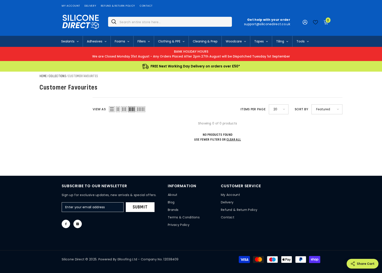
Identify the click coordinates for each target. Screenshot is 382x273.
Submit (140, 207)
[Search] (170, 22)
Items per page (253, 109)
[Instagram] (77, 224)
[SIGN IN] (305, 22)
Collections (57, 76)
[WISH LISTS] (315, 21)
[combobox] (174, 22)
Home (43, 76)
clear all (233, 139)
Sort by (301, 109)
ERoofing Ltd (127, 259)
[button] (112, 109)
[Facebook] (66, 224)
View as (99, 109)
